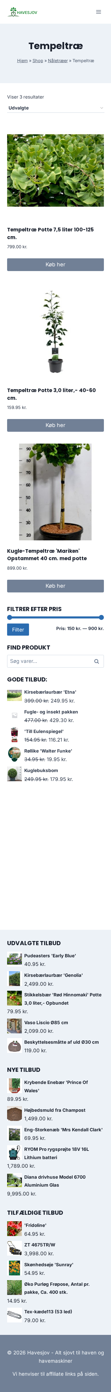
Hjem (22, 60)
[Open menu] (98, 11)
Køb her (55, 264)
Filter (18, 629)
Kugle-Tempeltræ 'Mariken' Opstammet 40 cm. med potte (47, 554)
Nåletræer (58, 60)
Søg (98, 661)
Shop (38, 60)
